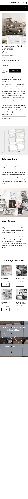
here (20, 181)
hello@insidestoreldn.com (11, 174)
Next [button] (25, 41)
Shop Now (5, 285)
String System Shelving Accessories (5, 303)
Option (4, 57)
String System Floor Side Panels (21, 302)
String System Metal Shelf (20, 279)
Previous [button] (3, 41)
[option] (14, 8)
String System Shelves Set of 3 (6, 279)
